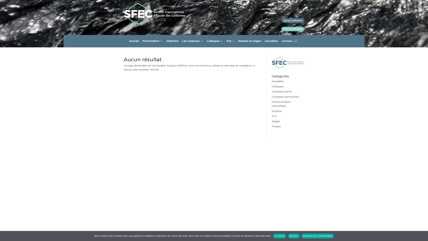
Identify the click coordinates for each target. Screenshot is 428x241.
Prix (229, 41)
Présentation (150, 41)
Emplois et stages (249, 41)
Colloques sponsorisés (285, 96)
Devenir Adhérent (292, 29)
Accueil (134, 41)
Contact (287, 41)
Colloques (213, 41)
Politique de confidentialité (317, 235)
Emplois (277, 111)
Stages (276, 121)
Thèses (276, 126)
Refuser (294, 235)
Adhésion (172, 41)
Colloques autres (282, 91)
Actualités (271, 41)
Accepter (280, 235)
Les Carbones (191, 41)
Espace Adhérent (293, 20)
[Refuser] (423, 236)
